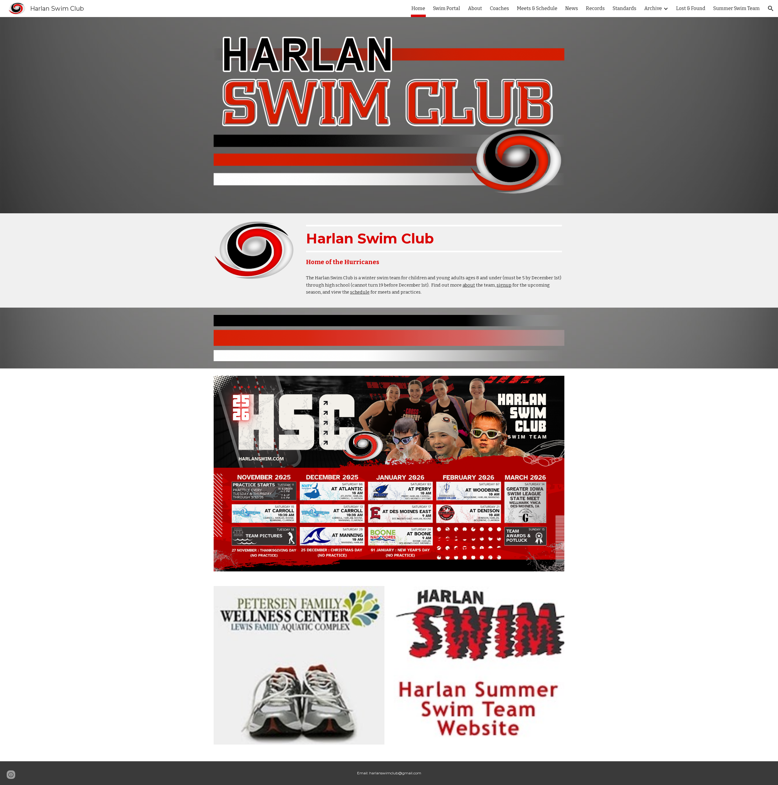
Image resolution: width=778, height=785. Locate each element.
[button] (770, 8)
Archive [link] (653, 8)
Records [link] (595, 8)
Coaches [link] (499, 8)
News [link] (571, 8)
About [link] (475, 8)
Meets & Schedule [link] (537, 8)
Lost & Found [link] (690, 8)
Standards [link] (624, 8)
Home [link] (418, 8)
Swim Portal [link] (446, 8)
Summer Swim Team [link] (736, 8)
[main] (434, 245)
